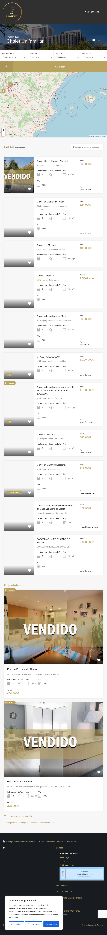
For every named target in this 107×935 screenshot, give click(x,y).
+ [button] (3, 130)
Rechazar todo (34, 924)
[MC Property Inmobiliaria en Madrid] (12, 21)
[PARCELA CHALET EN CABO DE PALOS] (46, 125)
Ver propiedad (53, 649)
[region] (34, 913)
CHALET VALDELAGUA (48, 357)
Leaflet (91, 136)
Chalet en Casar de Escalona (51, 465)
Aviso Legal (64, 857)
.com (84, 874)
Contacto (63, 861)
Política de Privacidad (69, 853)
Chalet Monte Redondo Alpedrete (53, 161)
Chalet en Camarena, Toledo (50, 202)
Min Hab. (59, 53)
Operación (33, 53)
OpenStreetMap (101, 136)
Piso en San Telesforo (19, 781)
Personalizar (16, 924)
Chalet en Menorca (46, 434)
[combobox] (13, 58)
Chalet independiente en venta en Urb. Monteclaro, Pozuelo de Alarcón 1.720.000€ (55, 390)
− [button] (3, 134)
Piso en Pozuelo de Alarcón (22, 669)
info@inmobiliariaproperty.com (69, 898)
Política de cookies (68, 865)
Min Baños (86, 53)
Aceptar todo (51, 924)
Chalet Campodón (45, 275)
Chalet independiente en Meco (51, 316)
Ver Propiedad (19, 186)
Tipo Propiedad (8, 53)
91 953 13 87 (93, 12)
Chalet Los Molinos (46, 245)
